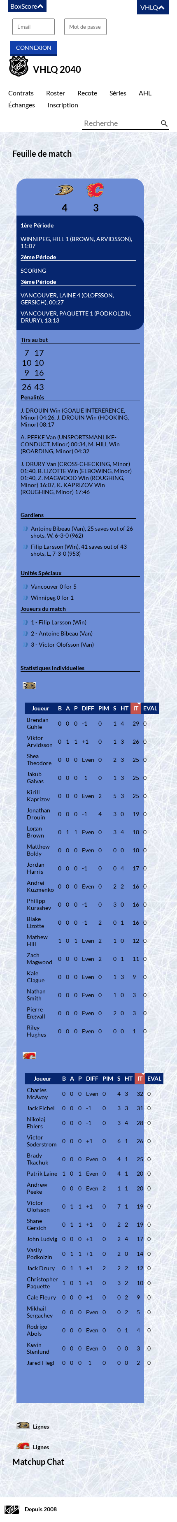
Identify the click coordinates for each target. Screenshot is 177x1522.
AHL (145, 93)
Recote (87, 93)
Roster (55, 93)
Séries (117, 93)
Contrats (21, 93)
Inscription (62, 105)
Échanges (21, 105)
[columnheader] (40, 708)
